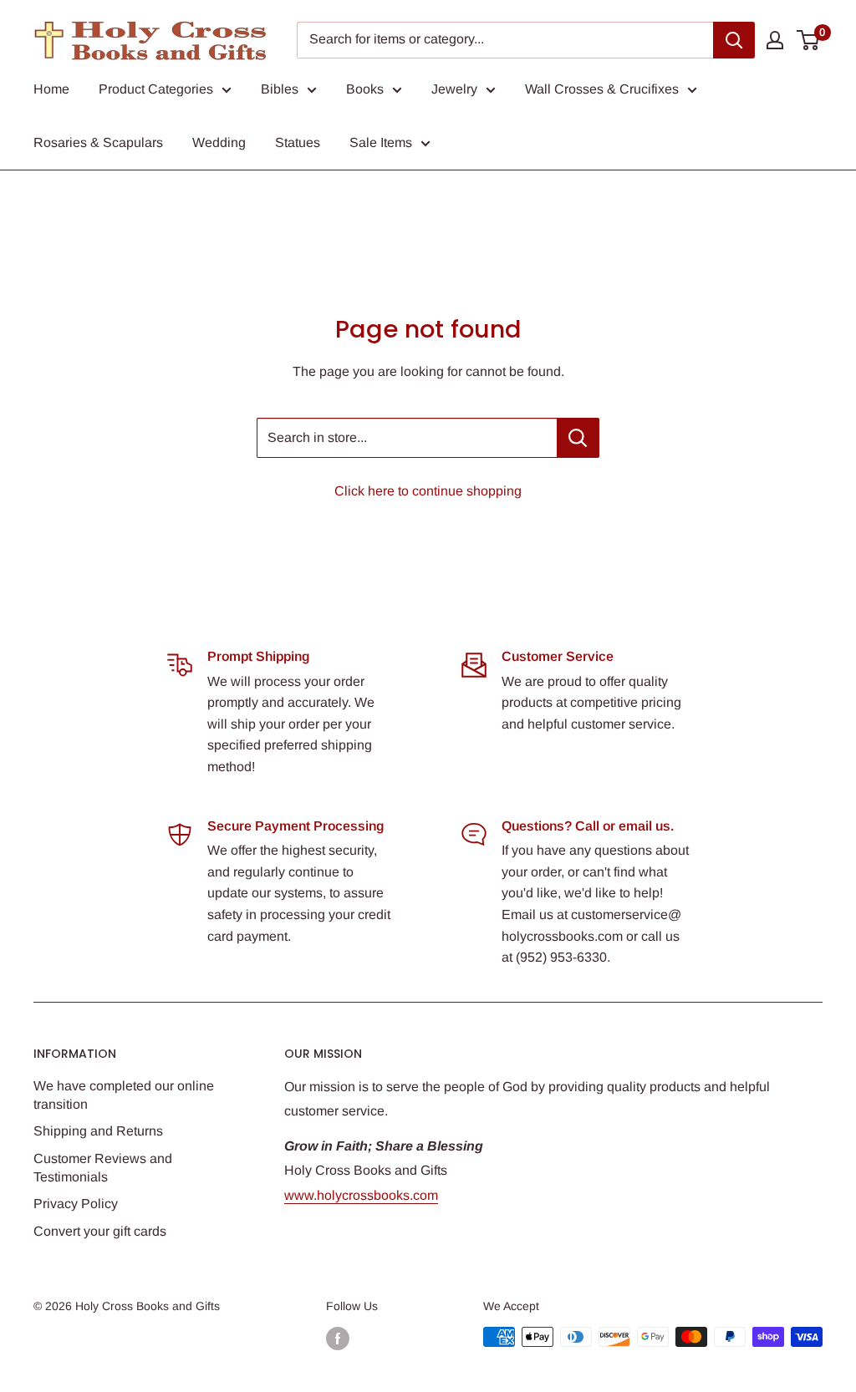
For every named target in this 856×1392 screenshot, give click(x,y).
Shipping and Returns (98, 1131)
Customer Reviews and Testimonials (102, 1167)
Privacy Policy (75, 1203)
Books (365, 89)
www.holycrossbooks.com (361, 1195)
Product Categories (156, 89)
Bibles (279, 89)
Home (51, 89)
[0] (808, 40)
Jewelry (454, 89)
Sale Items (380, 142)
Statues (297, 142)
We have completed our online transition (123, 1095)
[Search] (734, 40)
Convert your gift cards (99, 1231)
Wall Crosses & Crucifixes (602, 89)
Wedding (219, 142)
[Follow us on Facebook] (337, 1338)
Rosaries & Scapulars (98, 142)
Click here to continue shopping (428, 491)
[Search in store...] (578, 438)
